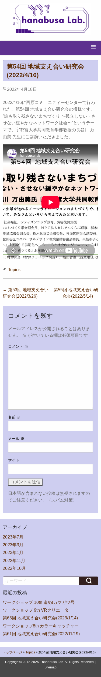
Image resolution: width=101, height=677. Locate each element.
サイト (13, 460)
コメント (18, 346)
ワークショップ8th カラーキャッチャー (41, 626)
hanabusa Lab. (53, 662)
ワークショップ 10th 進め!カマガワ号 (39, 602)
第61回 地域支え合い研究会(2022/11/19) (41, 633)
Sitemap (50, 667)
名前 (14, 417)
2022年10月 (14, 568)
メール (16, 438)
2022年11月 (14, 560)
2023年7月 (13, 537)
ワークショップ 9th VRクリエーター (38, 610)
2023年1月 (13, 552)
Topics (14, 269)
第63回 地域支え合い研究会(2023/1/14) (40, 618)
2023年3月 (13, 545)
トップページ (12, 652)
